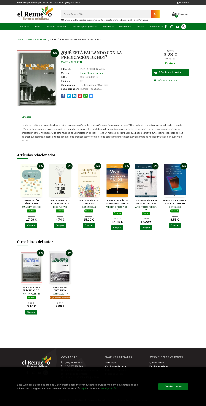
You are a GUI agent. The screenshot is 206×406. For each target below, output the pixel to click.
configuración (108, 388)
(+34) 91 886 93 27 (74, 2)
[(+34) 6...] (183, 26)
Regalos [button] (107, 26)
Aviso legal (110, 362)
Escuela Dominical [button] (57, 26)
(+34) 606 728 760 (74, 366)
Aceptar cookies (173, 386)
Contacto (58, 2)
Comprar (31, 225)
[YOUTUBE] (177, 26)
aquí (83, 388)
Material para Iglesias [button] (84, 26)
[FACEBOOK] (165, 26)
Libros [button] (37, 26)
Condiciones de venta (115, 366)
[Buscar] (155, 14)
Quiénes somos (156, 362)
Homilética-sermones (36, 39)
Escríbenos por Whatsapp (29, 2)
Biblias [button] (23, 26)
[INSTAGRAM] (171, 26)
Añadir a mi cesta (169, 72)
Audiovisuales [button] (156, 26)
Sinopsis (26, 116)
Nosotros (47, 2)
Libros (20, 39)
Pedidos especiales (158, 366)
